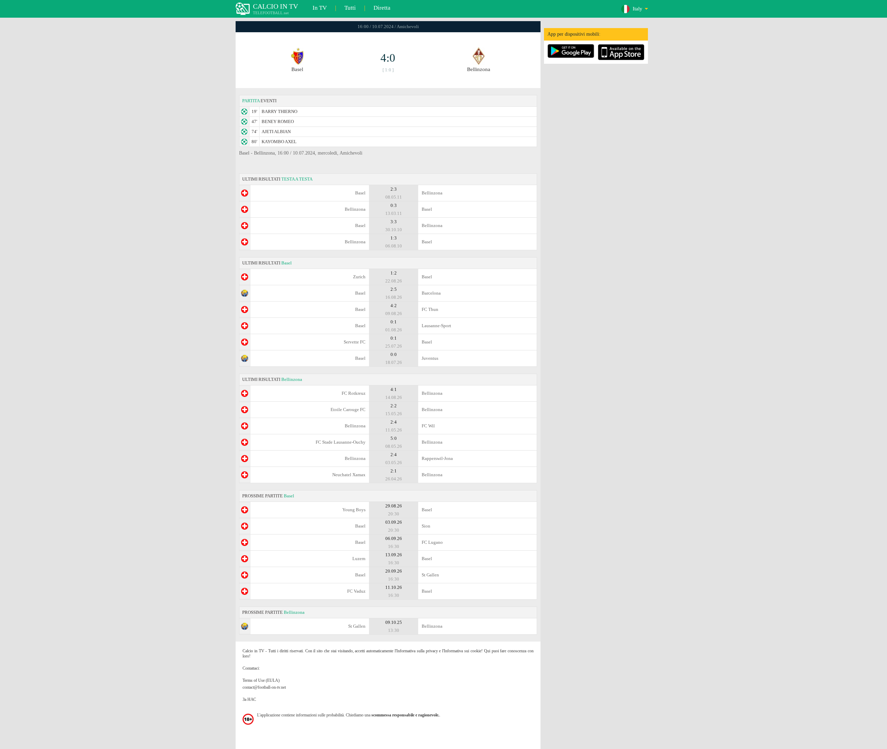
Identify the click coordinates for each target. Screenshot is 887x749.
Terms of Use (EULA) (261, 680)
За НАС (249, 699)
